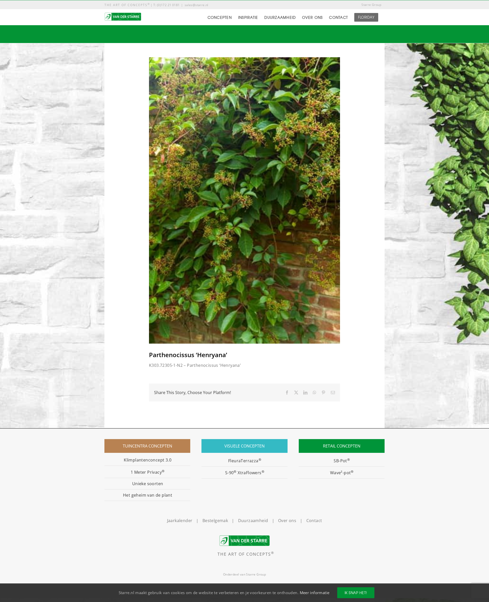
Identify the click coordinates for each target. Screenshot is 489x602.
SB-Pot (342, 461)
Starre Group (256, 574)
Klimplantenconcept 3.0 (147, 460)
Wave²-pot (342, 472)
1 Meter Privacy (148, 472)
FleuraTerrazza (244, 461)
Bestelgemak (215, 520)
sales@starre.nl (196, 5)
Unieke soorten (147, 483)
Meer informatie (315, 592)
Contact (314, 520)
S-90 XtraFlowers (244, 472)
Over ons (287, 520)
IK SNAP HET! (356, 592)
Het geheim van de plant (147, 495)
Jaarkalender (180, 520)
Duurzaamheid (253, 520)
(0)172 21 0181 (168, 5)
